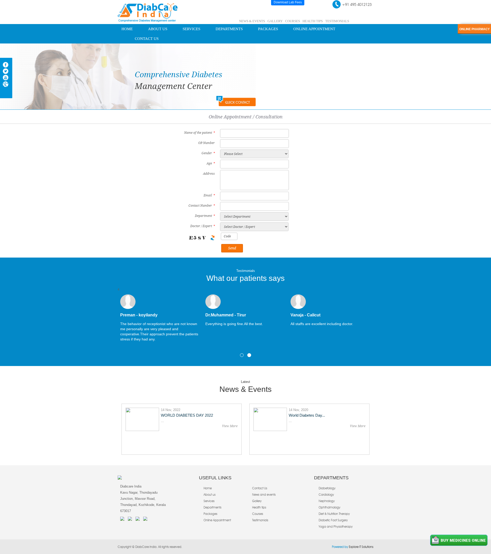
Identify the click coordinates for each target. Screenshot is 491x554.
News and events (264, 494)
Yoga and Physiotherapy (336, 526)
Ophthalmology (329, 507)
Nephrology (327, 501)
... (162, 421)
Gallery (275, 21)
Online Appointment (314, 29)
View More (230, 426)
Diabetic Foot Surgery (333, 520)
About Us (157, 29)
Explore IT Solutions (360, 547)
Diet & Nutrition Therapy (334, 514)
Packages (268, 29)
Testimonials (337, 21)
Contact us (147, 39)
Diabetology (327, 488)
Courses (292, 21)
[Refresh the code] (212, 237)
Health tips (259, 507)
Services (191, 29)
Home (127, 29)
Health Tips (313, 21)
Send (232, 248)
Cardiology (326, 494)
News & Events (252, 21)
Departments (229, 29)
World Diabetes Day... (307, 415)
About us (210, 494)
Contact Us (259, 488)
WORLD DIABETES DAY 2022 (187, 415)
